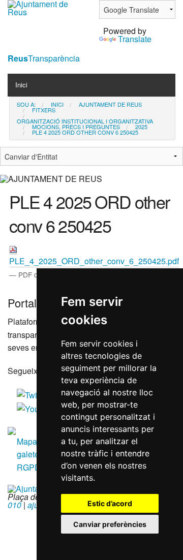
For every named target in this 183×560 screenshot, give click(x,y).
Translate (134, 39)
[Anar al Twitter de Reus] (33, 394)
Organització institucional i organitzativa (85, 121)
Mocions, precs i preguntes (76, 127)
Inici (21, 84)
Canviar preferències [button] (109, 524)
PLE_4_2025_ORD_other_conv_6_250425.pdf (94, 261)
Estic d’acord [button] (109, 503)
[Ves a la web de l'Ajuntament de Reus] (46, 7)
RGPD (29, 467)
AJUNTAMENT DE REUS (110, 104)
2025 (141, 127)
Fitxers (43, 110)
